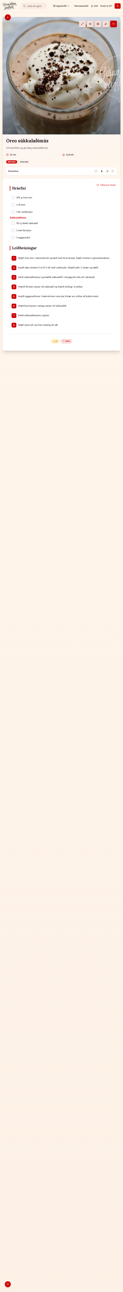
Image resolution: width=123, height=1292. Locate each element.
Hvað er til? (106, 6)
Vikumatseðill (81, 6)
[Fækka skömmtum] (96, 171)
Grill (96, 6)
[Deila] (90, 24)
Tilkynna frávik (108, 185)
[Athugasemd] (105, 24)
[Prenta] (98, 24)
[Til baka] (8, 17)
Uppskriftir (61, 6)
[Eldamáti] (82, 24)
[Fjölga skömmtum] (107, 171)
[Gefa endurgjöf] (8, 1284)
